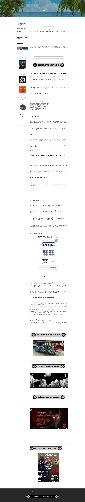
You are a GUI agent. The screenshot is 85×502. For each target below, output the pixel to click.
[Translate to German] (22, 37)
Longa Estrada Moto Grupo (25, 2)
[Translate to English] (18, 37)
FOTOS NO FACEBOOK (22, 28)
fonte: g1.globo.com (32, 327)
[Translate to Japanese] (19, 38)
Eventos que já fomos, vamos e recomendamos (22, 24)
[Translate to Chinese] (18, 38)
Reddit (27, 48)
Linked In (22, 48)
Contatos (19, 31)
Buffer (21, 49)
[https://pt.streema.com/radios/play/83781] (22, 64)
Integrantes (20, 27)
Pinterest (21, 48)
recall (54, 79)
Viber (25, 49)
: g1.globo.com (32, 150)
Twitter (19, 48)
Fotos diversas (20, 25)
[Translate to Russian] (26, 37)
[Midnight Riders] (22, 79)
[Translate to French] (21, 37)
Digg (25, 48)
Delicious (19, 49)
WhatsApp (24, 49)
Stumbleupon (18, 49)
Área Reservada (21, 30)
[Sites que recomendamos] (22, 99)
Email (27, 49)
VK (22, 49)
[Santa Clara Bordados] (22, 89)
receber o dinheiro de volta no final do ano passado (54, 309)
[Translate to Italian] (24, 37)
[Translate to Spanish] (19, 37)
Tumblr (24, 48)
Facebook (18, 48)
